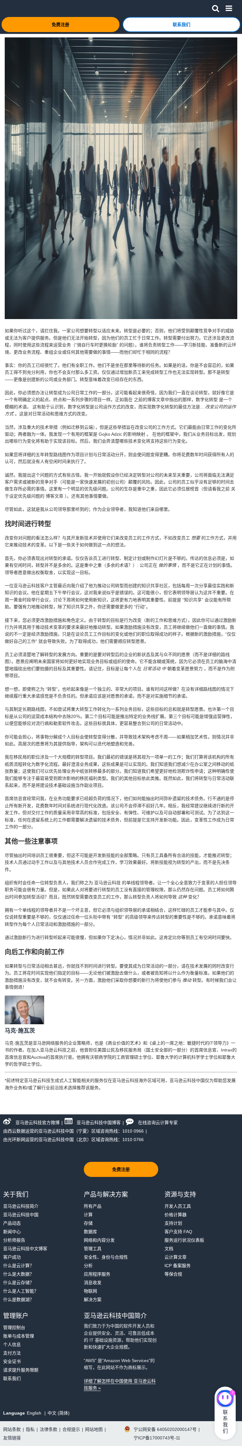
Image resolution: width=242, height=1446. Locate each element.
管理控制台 (14, 1327)
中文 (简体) (59, 1413)
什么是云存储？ (18, 1282)
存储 (88, 1223)
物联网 (90, 1291)
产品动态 (12, 1223)
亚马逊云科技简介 (20, 1206)
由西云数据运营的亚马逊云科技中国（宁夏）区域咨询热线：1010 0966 (73, 1131)
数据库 (90, 1231)
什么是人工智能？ (20, 1291)
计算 (88, 1214)
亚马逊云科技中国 (20, 1214)
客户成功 (12, 1257)
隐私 (30, 1429)
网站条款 (12, 1429)
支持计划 (173, 1223)
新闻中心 (12, 1231)
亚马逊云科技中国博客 (99, 1122)
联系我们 (12, 1378)
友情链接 (12, 1437)
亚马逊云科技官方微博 (37, 1122)
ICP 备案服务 (177, 1265)
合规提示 (71, 1429)
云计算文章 (175, 1257)
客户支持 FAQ (178, 1231)
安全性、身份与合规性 (106, 1257)
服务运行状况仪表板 (184, 1240)
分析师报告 (14, 1240)
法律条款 (48, 1429)
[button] (215, 7)
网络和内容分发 (99, 1240)
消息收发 (92, 1282)
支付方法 (12, 1352)
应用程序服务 (97, 1274)
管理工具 (92, 1248)
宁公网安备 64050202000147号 (165, 1429)
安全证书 (12, 1361)
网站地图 (94, 1429)
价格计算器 (175, 1214)
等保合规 (173, 1274)
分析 (88, 1265)
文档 (168, 1248)
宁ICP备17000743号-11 (157, 1437)
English (35, 1413)
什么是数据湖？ (18, 1299)
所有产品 (92, 1206)
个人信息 (12, 1344)
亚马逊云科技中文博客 (25, 1248)
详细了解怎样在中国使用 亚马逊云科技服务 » (120, 1384)
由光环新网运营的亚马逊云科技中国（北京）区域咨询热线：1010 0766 (73, 1139)
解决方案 (92, 1299)
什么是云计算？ (18, 1265)
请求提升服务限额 (20, 1369)
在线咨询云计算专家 (158, 1122)
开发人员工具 (177, 1206)
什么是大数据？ (18, 1274)
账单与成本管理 (18, 1335)
